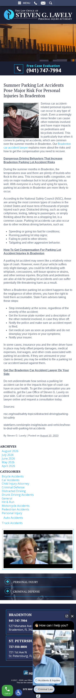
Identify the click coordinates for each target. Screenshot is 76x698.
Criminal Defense (13, 487)
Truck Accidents (12, 523)
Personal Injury (12, 513)
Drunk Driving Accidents (18, 495)
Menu (26, 3)
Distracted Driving (14, 491)
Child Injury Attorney (15, 484)
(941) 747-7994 (44, 70)
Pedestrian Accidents (15, 509)
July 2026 (8, 455)
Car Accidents (10, 480)
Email (43, 3)
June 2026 (8, 458)
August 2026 (10, 451)
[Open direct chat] (66, 616)
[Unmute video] (53, 651)
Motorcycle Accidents (16, 506)
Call (35, 3)
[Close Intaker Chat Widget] (72, 616)
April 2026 (8, 466)
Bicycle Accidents (13, 476)
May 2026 (8, 462)
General (7, 498)
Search (50, 3)
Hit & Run (8, 502)
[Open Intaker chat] (38, 696)
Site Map (28, 689)
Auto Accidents (13, 518)
